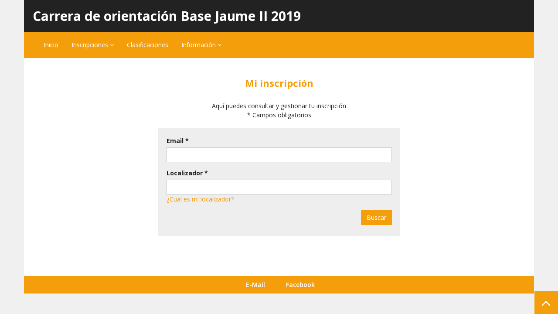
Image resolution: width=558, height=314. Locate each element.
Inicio (51, 45)
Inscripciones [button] (90, 45)
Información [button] (199, 45)
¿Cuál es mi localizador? (200, 199)
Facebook (300, 284)
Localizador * (187, 173)
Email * (178, 141)
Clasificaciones (147, 45)
